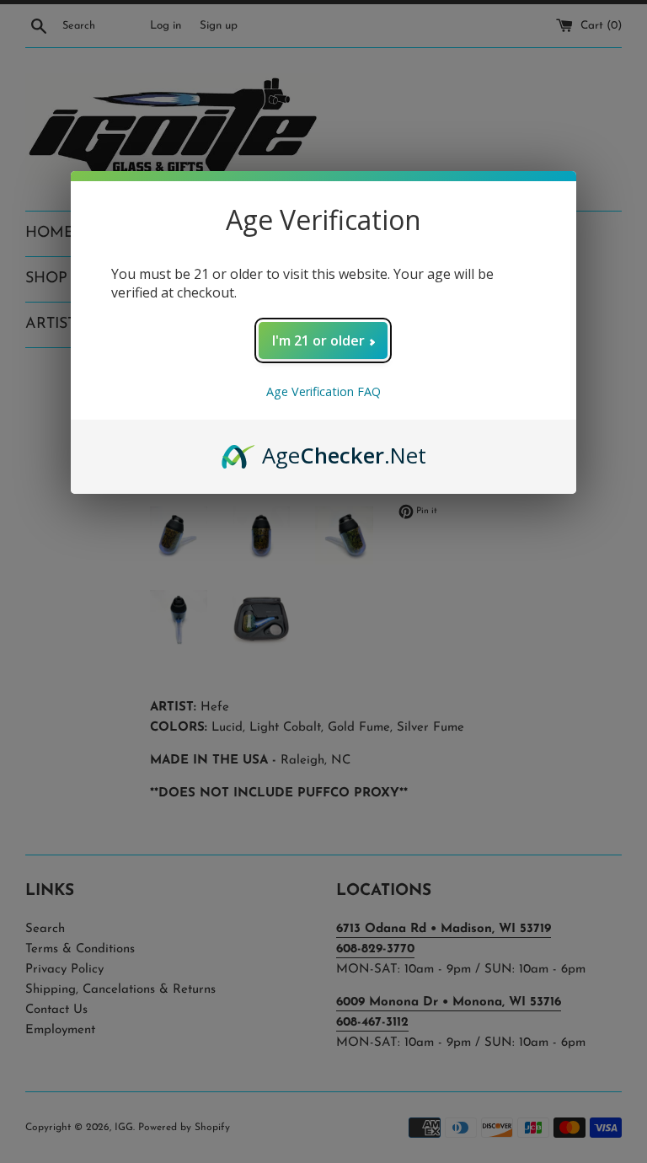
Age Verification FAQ (323, 391)
